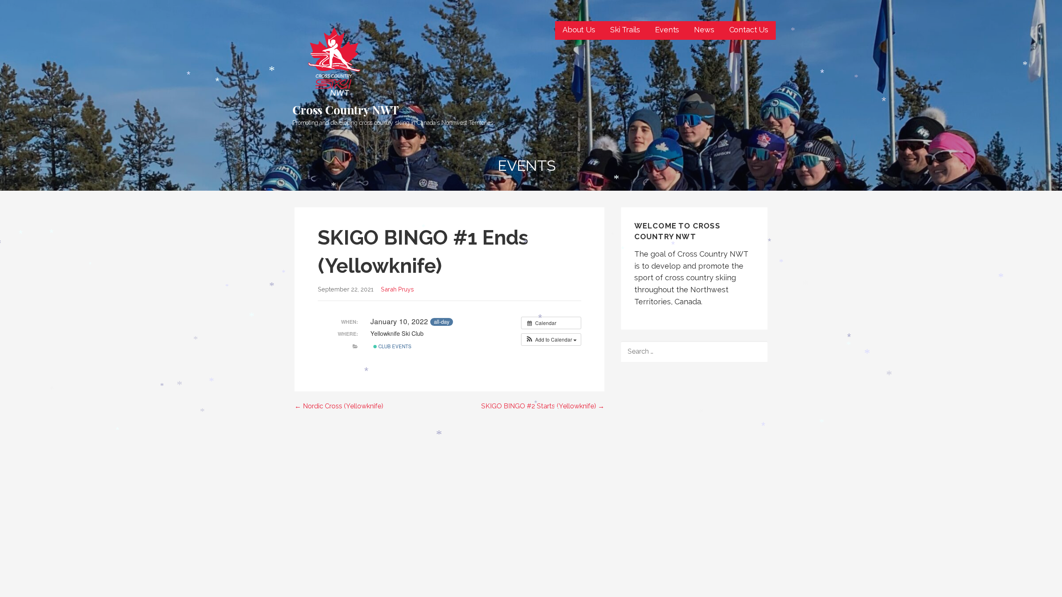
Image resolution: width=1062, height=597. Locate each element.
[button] (551, 339)
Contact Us (748, 29)
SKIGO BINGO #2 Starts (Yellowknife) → (542, 406)
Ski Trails (625, 29)
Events (667, 29)
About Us (579, 29)
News (704, 29)
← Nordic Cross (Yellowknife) (339, 406)
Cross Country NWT (345, 109)
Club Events (394, 346)
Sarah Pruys (397, 289)
